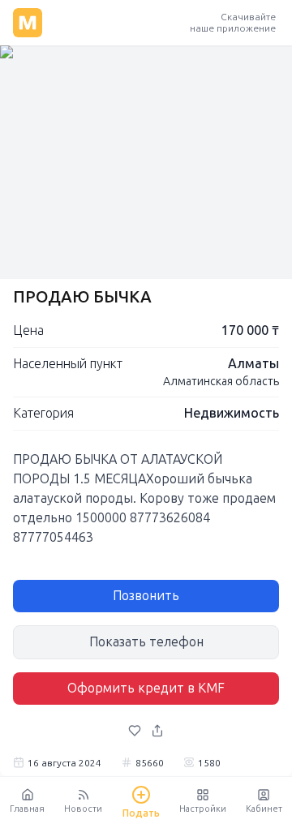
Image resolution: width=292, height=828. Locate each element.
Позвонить (146, 595)
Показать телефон (146, 642)
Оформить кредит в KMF (146, 688)
